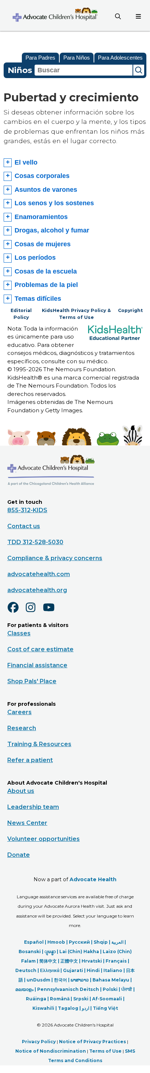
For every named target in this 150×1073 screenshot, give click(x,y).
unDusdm (38, 980)
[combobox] (84, 70)
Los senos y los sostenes (54, 203)
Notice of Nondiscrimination (50, 1051)
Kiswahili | (45, 1008)
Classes (19, 633)
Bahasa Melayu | (112, 980)
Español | (35, 942)
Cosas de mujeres (43, 244)
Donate (18, 854)
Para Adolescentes (120, 57)
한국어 (60, 980)
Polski (110, 989)
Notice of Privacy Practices (92, 1041)
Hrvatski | (94, 961)
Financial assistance (37, 665)
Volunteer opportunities (43, 838)
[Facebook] (16, 612)
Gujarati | (75, 970)
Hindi (93, 970)
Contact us (23, 526)
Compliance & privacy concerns (54, 558)
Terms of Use (105, 1051)
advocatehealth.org (37, 590)
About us (20, 790)
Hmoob (56, 942)
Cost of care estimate (40, 649)
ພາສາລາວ (80, 980)
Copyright (130, 310)
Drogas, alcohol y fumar (52, 230)
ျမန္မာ (50, 951)
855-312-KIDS (27, 510)
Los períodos (35, 257)
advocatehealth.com (38, 574)
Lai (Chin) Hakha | (81, 951)
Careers (19, 712)
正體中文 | (71, 961)
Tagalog (68, 1008)
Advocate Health (93, 879)
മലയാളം (24, 989)
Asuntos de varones (46, 189)
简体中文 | (49, 961)
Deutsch (25, 970)
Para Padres (40, 57)
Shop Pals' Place (31, 681)
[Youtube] (51, 612)
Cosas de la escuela (46, 271)
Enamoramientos (41, 216)
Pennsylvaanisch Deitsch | (70, 989)
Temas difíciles (38, 298)
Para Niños (76, 57)
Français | (117, 961)
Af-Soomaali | (108, 998)
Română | (61, 998)
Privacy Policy (39, 1041)
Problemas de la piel (46, 284)
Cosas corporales (42, 175)
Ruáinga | (38, 998)
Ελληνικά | (51, 970)
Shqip (101, 942)
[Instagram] (34, 612)
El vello (26, 162)
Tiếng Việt (105, 1008)
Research (21, 728)
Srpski (80, 998)
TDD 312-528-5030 (35, 542)
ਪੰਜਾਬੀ (126, 989)
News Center (27, 822)
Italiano (112, 970)
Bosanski (30, 951)
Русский (79, 942)
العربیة (117, 942)
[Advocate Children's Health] (54, 15)
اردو (85, 1008)
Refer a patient (30, 760)
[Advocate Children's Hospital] (51, 496)
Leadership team (33, 806)
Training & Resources (39, 744)
